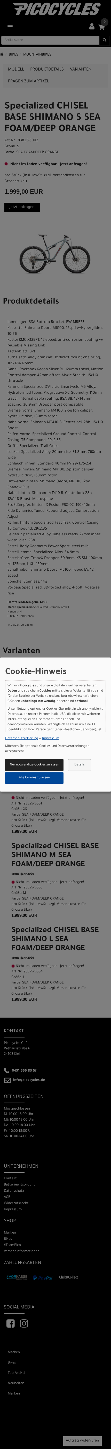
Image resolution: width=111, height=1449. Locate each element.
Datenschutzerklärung (21, 738)
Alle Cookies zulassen (34, 778)
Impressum (50, 738)
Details (79, 765)
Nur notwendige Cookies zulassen (34, 765)
